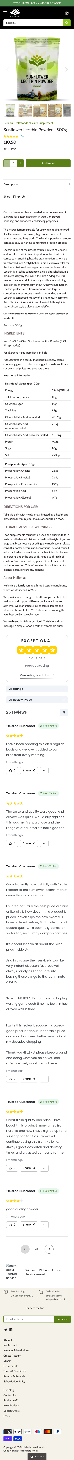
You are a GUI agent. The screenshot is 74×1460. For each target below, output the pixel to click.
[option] (37, 69)
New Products (11, 1405)
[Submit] (67, 22)
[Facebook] (10, 1329)
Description (10, 184)
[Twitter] (5, 1329)
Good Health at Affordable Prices (20, 1450)
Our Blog (8, 1390)
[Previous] (7, 69)
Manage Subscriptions (16, 1350)
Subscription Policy (14, 1381)
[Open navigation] (5, 12)
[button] (13, 136)
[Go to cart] (67, 13)
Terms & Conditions (14, 1371)
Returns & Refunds (14, 1376)
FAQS (6, 1415)
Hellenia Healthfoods (15, 123)
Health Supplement (41, 123)
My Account (10, 1345)
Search (7, 1360)
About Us (8, 1340)
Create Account (12, 1355)
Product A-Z (10, 1400)
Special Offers (11, 1410)
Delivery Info (10, 1366)
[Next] (66, 69)
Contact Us (10, 1395)
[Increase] (20, 163)
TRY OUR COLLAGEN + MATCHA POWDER (37, 3)
